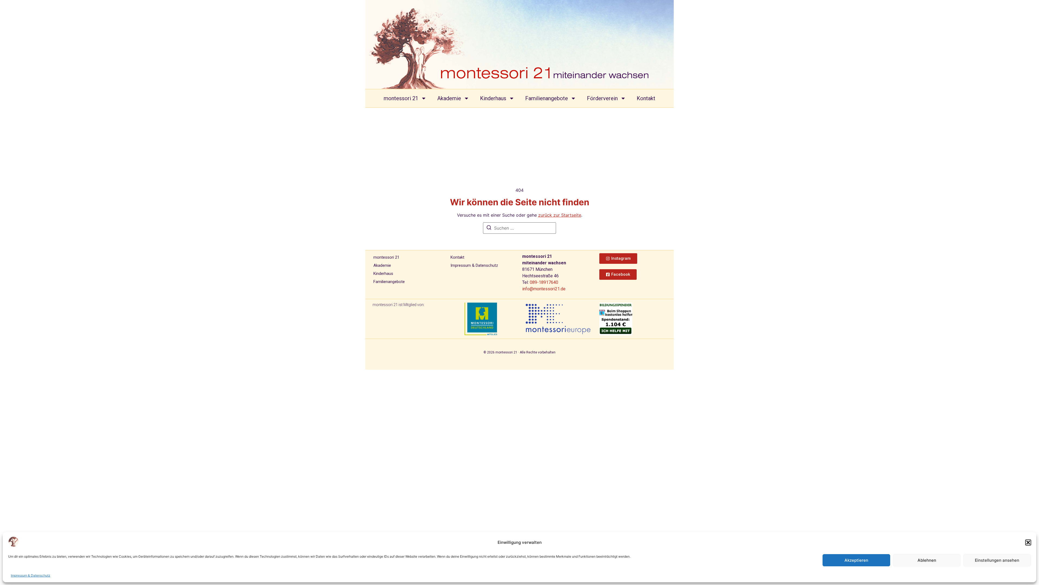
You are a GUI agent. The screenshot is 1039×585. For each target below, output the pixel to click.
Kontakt (646, 98)
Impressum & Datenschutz (30, 575)
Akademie (449, 98)
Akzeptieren (856, 560)
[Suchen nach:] (519, 228)
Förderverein (602, 98)
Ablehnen (927, 560)
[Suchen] (489, 228)
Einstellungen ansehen (997, 560)
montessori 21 (401, 98)
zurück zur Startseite (559, 215)
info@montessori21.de (543, 288)
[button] (1028, 542)
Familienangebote (546, 98)
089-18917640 (544, 282)
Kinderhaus (493, 98)
